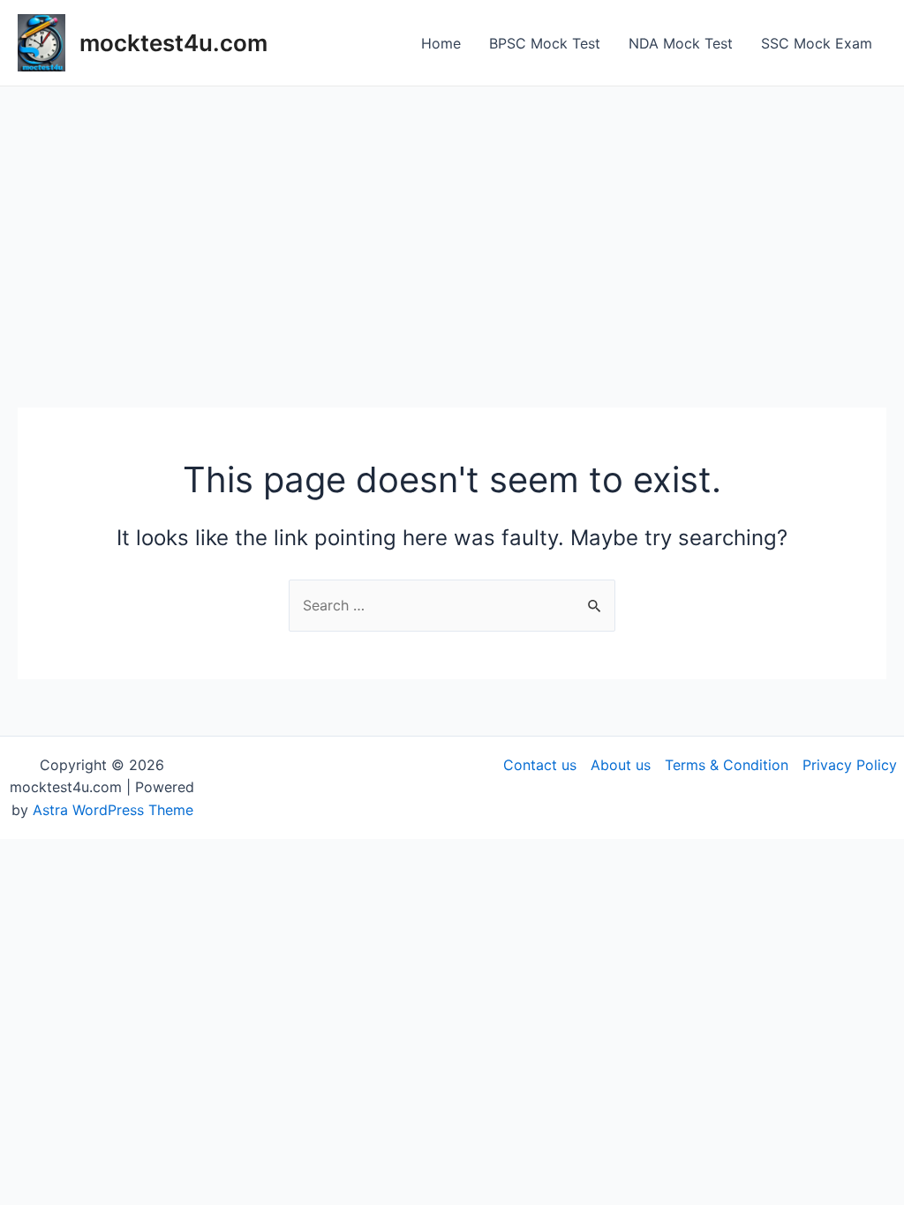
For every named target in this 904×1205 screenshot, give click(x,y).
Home (441, 43)
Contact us (539, 765)
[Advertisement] (452, 218)
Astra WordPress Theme (113, 810)
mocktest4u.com (173, 42)
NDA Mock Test (681, 43)
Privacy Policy (849, 765)
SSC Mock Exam (816, 43)
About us (621, 765)
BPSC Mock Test (544, 43)
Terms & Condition (726, 765)
